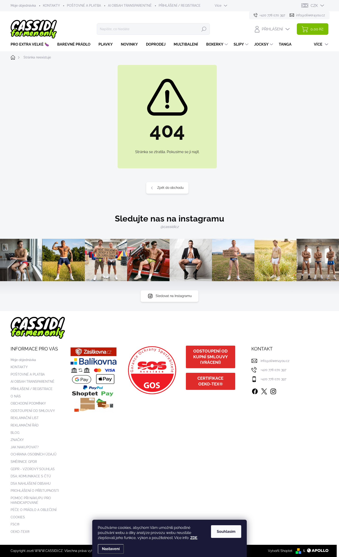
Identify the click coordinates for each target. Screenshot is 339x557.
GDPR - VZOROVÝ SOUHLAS (33, 469)
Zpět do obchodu (170, 188)
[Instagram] (273, 390)
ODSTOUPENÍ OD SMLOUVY (33, 411)
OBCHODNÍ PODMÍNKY (28, 403)
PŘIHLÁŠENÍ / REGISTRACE (180, 5)
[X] (264, 390)
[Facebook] (254, 390)
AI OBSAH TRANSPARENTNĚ (130, 5)
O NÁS (16, 396)
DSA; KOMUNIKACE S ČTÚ (31, 476)
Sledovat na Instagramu (174, 296)
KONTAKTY (51, 5)
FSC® (15, 524)
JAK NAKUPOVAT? (25, 447)
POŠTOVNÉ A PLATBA (84, 5)
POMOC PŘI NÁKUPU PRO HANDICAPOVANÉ (31, 500)
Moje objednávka (23, 5)
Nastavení (111, 549)
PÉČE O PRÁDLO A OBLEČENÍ (33, 510)
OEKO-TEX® (20, 532)
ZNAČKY (17, 440)
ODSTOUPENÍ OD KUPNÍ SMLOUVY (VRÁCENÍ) (210, 357)
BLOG (15, 433)
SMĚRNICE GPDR (24, 462)
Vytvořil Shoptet (280, 551)
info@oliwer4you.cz (275, 361)
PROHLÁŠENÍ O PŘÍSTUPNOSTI (35, 491)
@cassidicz (169, 227)
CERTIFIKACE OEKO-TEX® (210, 381)
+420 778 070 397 (273, 370)
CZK (314, 5)
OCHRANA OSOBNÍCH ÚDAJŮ (33, 454)
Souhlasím (226, 531)
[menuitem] (32, 44)
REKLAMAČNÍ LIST (25, 418)
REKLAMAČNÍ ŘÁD (25, 425)
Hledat (204, 29)
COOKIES (18, 517)
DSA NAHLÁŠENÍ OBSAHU (31, 483)
